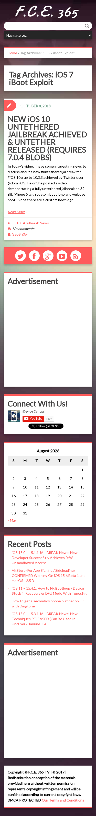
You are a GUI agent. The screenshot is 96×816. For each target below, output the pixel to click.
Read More (16, 212)
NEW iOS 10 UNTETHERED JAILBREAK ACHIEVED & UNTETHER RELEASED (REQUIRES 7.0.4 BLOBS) (47, 138)
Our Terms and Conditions (63, 800)
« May (12, 520)
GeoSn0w (20, 234)
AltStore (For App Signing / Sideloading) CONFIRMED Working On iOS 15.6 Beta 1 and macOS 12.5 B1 (49, 575)
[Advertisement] (48, 335)
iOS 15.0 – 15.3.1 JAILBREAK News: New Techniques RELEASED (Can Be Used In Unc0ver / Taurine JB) (45, 618)
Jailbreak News (37, 223)
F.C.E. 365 (46, 11)
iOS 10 (15, 223)
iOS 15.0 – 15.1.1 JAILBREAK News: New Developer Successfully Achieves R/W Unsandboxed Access (45, 557)
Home (12, 53)
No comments (23, 228)
